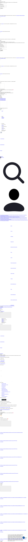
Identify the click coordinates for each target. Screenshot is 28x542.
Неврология (17, 217)
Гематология (18, 216)
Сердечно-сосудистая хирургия (7, 219)
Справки (3, 305)
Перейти (3, 125)
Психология (14, 218)
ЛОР (4, 217)
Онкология (23, 217)
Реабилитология (21, 218)
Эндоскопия (7, 220)
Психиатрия (11, 218)
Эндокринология (4, 220)
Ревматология (25, 218)
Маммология (14, 217)
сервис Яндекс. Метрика (19, 534)
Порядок (1, 31)
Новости (8, 305)
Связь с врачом (2, 219)
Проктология (8, 218)
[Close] (5, 327)
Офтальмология (2, 218)
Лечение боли (11, 217)
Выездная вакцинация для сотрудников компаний (6, 216)
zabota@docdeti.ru (2, 361)
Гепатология (23, 216)
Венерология (6, 215)
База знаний (5, 305)
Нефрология (20, 217)
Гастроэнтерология (14, 216)
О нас (1, 305)
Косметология (2, 217)
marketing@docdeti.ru (2, 363)
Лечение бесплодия (7, 217)
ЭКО (0, 220)
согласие (2, 23)
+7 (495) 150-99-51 (2, 360)
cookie (15, 534)
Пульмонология (18, 218)
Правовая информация (11, 305)
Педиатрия (5, 218)
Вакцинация (3, 215)
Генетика (21, 216)
